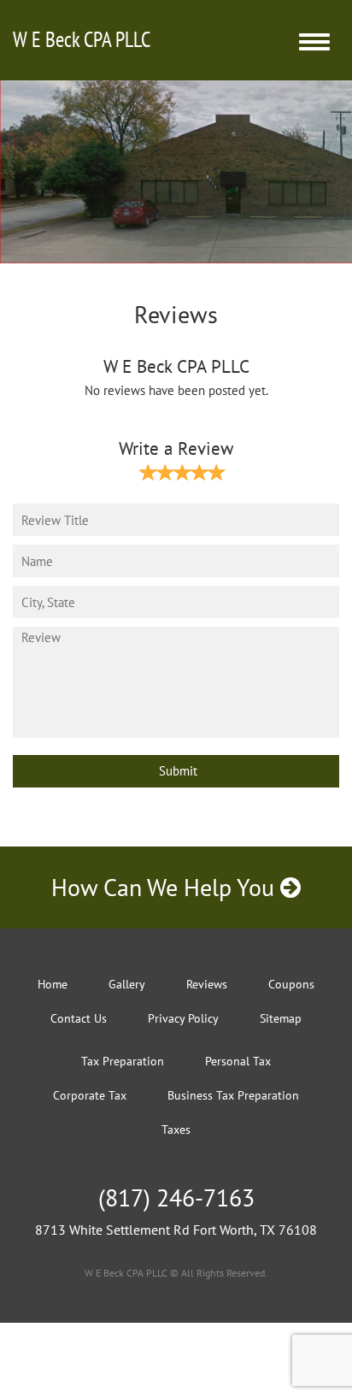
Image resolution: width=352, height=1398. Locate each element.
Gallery (127, 984)
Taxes (176, 1129)
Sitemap (281, 1018)
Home (52, 984)
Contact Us (78, 1018)
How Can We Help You (165, 887)
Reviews (206, 984)
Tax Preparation (122, 1061)
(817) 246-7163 (176, 1197)
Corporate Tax (89, 1095)
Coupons (291, 984)
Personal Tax (238, 1061)
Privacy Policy (183, 1018)
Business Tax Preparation (233, 1095)
